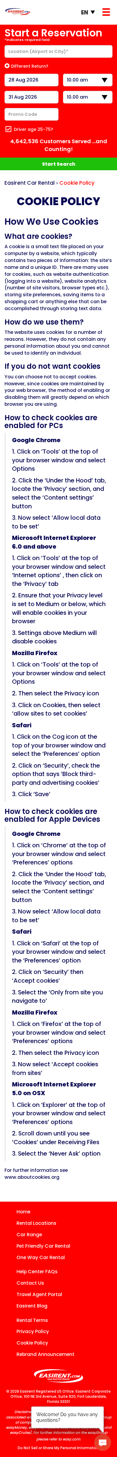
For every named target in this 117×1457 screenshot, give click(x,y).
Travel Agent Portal (39, 1294)
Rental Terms (32, 1320)
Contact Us (30, 1283)
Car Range (29, 1234)
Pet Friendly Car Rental (43, 1246)
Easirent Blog (31, 1305)
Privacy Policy (32, 1331)
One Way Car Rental (40, 1257)
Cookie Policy (32, 1342)
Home (23, 1211)
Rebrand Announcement (45, 1354)
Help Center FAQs (37, 1271)
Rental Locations (36, 1223)
